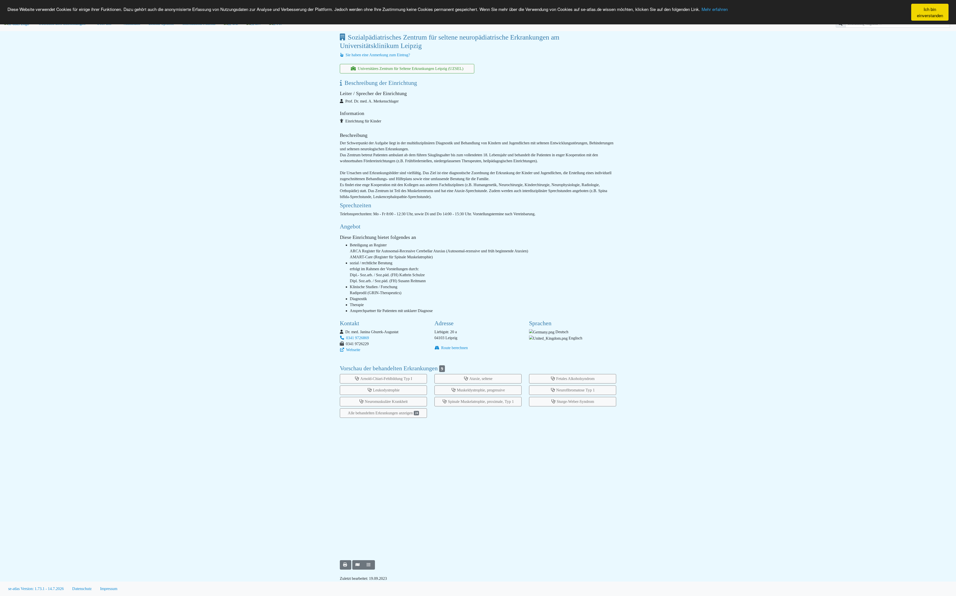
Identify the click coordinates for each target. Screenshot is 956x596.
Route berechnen (454, 348)
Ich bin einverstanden (930, 12)
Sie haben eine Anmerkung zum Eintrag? (377, 55)
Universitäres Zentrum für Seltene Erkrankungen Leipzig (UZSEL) (410, 68)
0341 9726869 (357, 338)
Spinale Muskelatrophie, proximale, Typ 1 (481, 401)
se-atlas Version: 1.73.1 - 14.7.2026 (36, 589)
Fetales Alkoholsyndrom (575, 379)
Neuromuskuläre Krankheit (386, 401)
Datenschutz (82, 589)
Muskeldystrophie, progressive (481, 390)
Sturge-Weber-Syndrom (575, 401)
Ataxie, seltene (480, 379)
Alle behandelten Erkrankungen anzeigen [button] (383, 413)
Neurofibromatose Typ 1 (575, 390)
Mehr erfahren (715, 9)
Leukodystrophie (386, 390)
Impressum (108, 589)
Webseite (352, 350)
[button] (345, 565)
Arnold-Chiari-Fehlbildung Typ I (386, 379)
